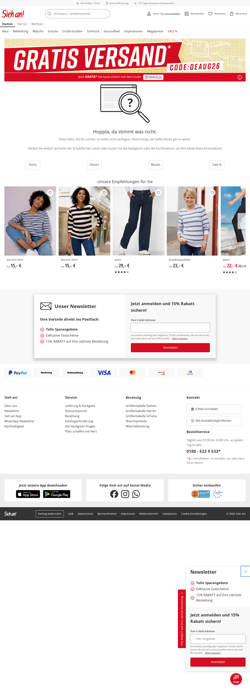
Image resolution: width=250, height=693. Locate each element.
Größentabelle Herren (141, 411)
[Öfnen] (240, 77)
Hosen (94, 165)
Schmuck (93, 31)
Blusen (155, 165)
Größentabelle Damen (141, 406)
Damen (7, 24)
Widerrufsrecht (148, 513)
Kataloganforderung (79, 421)
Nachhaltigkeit (14, 426)
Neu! (5, 31)
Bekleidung (20, 31)
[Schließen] (246, 571)
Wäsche (38, 31)
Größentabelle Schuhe (141, 416)
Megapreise (155, 31)
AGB (70, 513)
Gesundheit (112, 31)
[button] (242, 221)
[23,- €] (193, 221)
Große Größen (72, 31)
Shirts (33, 165)
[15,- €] (30, 221)
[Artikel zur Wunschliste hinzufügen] (50, 192)
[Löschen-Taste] (106, 13)
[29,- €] (139, 221)
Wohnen (37, 24)
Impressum (128, 513)
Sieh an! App (12, 416)
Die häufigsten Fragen (80, 426)
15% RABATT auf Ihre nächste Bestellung (182, 621)
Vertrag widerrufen (49, 513)
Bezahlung (72, 416)
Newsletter (11, 411)
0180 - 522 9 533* (203, 451)
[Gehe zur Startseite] (13, 13)
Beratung (133, 397)
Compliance (169, 513)
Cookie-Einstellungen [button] (194, 513)
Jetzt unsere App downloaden (43, 485)
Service (71, 397)
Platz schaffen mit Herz (81, 431)
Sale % (217, 165)
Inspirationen (133, 31)
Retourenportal (76, 411)
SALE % (172, 31)
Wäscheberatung (137, 426)
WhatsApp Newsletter (19, 421)
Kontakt (193, 397)
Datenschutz (85, 513)
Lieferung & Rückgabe (80, 406)
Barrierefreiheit (107, 513)
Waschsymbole (136, 421)
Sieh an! (11, 397)
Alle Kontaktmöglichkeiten (213, 421)
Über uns (10, 406)
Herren (22, 24)
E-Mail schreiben (204, 410)
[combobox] (85, 13)
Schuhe (53, 31)
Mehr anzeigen (213, 652)
